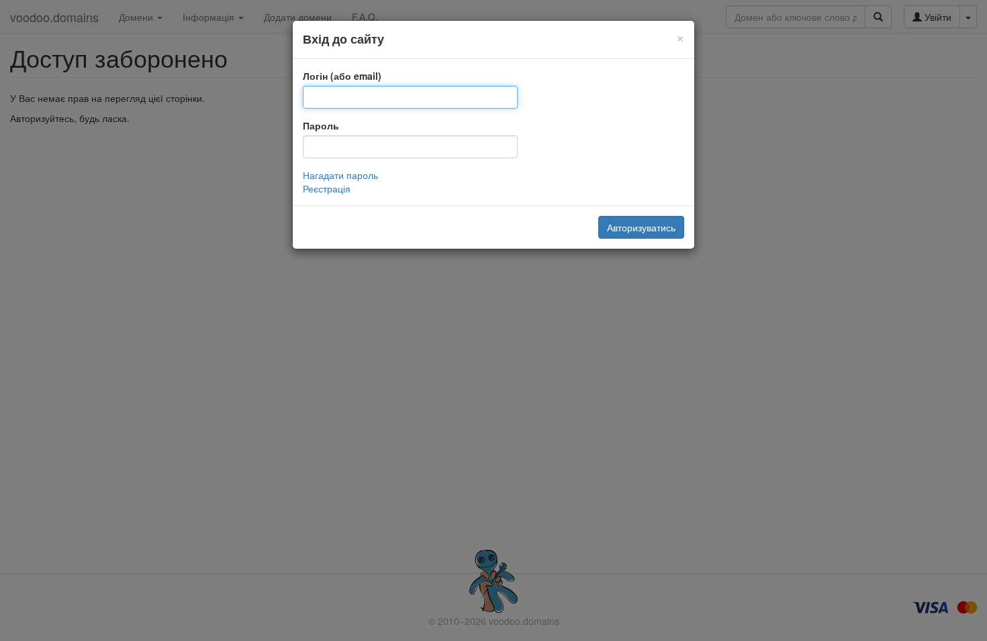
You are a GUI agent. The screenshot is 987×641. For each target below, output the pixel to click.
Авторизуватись (641, 227)
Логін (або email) (342, 75)
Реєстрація (326, 188)
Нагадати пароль (340, 175)
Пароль (321, 125)
